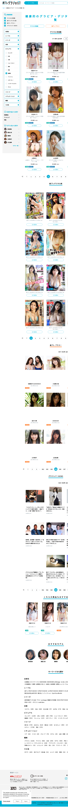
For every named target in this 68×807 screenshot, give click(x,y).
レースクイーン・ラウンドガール (36, 743)
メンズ (54, 752)
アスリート (61, 745)
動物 (62, 752)
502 (47, 590)
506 (64, 590)
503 (51, 590)
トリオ (36, 734)
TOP (3, 8)
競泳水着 (47, 709)
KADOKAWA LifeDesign (53, 682)
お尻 (9, 59)
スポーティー (10, 80)
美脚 (9, 66)
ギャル (9, 87)
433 (47, 469)
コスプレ (29, 709)
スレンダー (10, 53)
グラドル (30, 741)
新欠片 (43, 684)
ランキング (7, 117)
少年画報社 (28, 684)
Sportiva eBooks (57, 693)
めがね (57, 709)
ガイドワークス (34, 682)
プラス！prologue (41, 700)
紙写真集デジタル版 (30, 700)
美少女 (29, 725)
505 (60, 590)
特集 (5, 120)
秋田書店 (27, 682)
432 (43, 469)
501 (43, 590)
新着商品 (6, 115)
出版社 (7, 31)
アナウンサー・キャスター (58, 743)
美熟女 (49, 725)
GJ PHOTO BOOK (53, 691)
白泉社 (48, 684)
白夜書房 (52, 684)
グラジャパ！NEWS (12, 25)
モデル (59, 741)
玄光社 (63, 682)
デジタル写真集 (11, 18)
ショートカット (11, 63)
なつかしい (59, 725)
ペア (28, 734)
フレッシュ (10, 76)
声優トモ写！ (28, 702)
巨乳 (9, 56)
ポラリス (35, 702)
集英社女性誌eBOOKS (31, 693)
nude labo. (41, 702)
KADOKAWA (43, 682)
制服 (39, 709)
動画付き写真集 (52, 700)
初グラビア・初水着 (41, 752)
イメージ (7, 92)
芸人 (52, 745)
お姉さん (39, 725)
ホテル (54, 734)
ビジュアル (8, 49)
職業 (6, 100)
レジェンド (42, 745)
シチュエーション (10, 96)
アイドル (41, 741)
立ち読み (34, 82)
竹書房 (33, 684)
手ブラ (29, 752)
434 (51, 469)
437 (64, 469)
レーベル (7, 36)
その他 (7, 105)
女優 (50, 741)
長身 (9, 70)
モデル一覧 (15, 145)
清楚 (39, 727)
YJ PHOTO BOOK (42, 691)
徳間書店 (38, 684)
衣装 (6, 44)
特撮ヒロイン (30, 745)
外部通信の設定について (52, 797)
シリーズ (7, 40)
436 (60, 469)
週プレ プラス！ (11, 23)
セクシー (30, 727)
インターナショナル (12, 83)
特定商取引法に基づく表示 (37, 797)
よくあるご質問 (63, 797)
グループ (45, 734)
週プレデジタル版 (11, 20)
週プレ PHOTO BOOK (31, 691)
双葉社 (58, 684)
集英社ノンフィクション (44, 693)
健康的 (9, 73)
